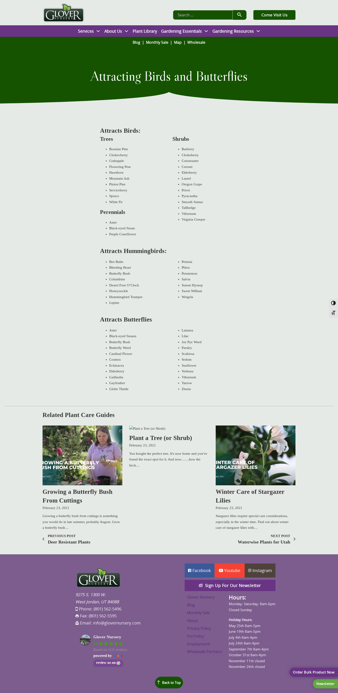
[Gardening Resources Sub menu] (258, 31)
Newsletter (325, 683)
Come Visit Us (274, 14)
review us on (106, 662)
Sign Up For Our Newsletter (233, 585)
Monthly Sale (157, 42)
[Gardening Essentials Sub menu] (206, 31)
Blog (136, 42)
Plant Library (145, 31)
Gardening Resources (233, 31)
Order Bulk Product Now (314, 672)
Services (86, 31)
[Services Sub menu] (98, 31)
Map (178, 42)
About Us (113, 31)
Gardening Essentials (181, 31)
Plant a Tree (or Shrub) (160, 437)
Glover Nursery (107, 637)
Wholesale (196, 42)
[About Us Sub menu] (126, 31)
